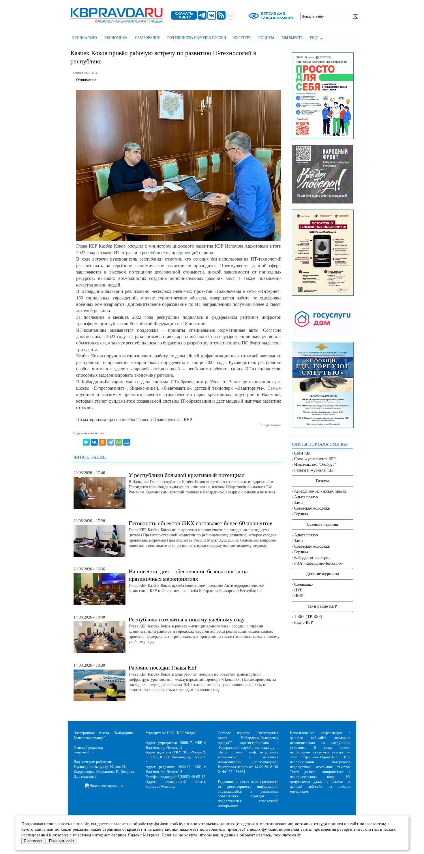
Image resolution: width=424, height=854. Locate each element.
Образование (147, 38)
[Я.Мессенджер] (86, 442)
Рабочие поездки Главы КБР (163, 667)
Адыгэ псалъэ (306, 497)
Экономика (115, 38)
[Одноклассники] (102, 442)
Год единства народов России (196, 38)
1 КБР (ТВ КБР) (308, 616)
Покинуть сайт (61, 841)
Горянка (301, 514)
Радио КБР (303, 622)
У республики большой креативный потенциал (187, 475)
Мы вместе (292, 38)
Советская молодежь (312, 508)
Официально (84, 38)
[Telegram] (110, 442)
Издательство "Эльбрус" (315, 464)
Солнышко (303, 584)
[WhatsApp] (118, 442)
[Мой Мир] (126, 442)
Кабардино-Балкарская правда (320, 491)
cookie (176, 823)
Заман (299, 502)
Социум (266, 38)
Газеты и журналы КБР (314, 470)
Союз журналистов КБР (315, 459)
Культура (242, 38)
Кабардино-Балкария (312, 557)
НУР (298, 590)
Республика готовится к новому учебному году (187, 619)
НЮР (298, 595)
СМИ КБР (303, 453)
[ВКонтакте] (94, 442)
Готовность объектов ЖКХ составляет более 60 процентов (200, 523)
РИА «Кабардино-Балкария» (319, 563)
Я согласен (33, 841)
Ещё (312, 38)
